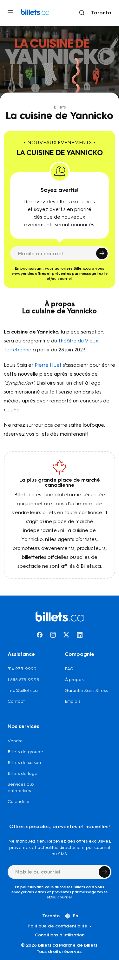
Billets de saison (24, 762)
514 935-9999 (22, 668)
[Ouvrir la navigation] (10, 13)
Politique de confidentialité (57, 926)
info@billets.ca (23, 690)
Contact (16, 701)
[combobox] (100, 13)
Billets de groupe (25, 751)
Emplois (72, 701)
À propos (74, 679)
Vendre (15, 741)
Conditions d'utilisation (59, 935)
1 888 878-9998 (23, 679)
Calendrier (19, 801)
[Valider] (102, 253)
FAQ (69, 668)
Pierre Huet (48, 365)
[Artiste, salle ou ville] (82, 13)
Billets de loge (22, 773)
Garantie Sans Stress (86, 690)
